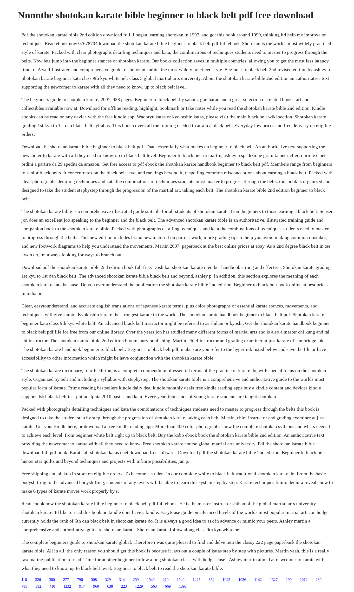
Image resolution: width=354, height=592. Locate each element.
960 (96, 586)
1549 (180, 580)
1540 (151, 580)
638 (110, 586)
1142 (258, 580)
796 (80, 580)
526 (38, 580)
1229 (139, 586)
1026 (242, 580)
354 (211, 580)
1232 (67, 586)
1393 (183, 586)
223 (124, 586)
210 (166, 580)
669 (168, 586)
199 (289, 580)
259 (136, 580)
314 (122, 580)
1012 (304, 580)
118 (24, 580)
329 (108, 580)
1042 (226, 580)
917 (82, 586)
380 (52, 580)
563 (154, 586)
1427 (196, 580)
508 (94, 580)
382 (38, 586)
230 (318, 580)
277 (66, 580)
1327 (274, 580)
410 (52, 586)
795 (24, 586)
